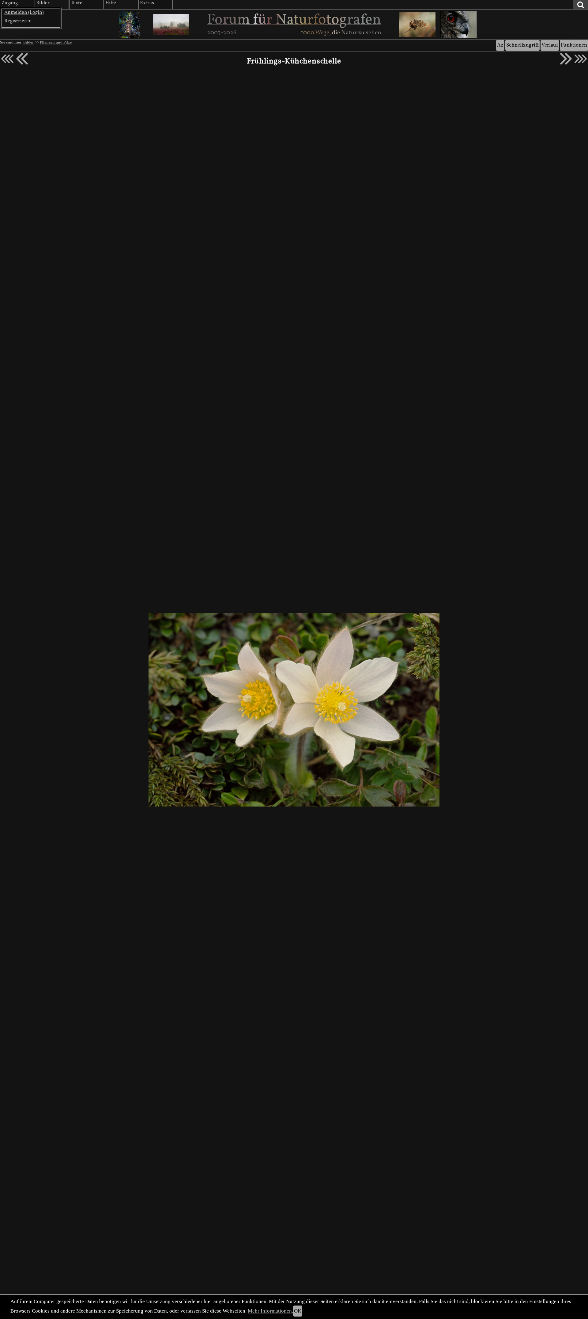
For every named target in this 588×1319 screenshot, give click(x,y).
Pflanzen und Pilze (56, 42)
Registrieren (18, 21)
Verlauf (549, 45)
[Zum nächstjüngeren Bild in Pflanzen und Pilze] (22, 58)
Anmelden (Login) (24, 12)
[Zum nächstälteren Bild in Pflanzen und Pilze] (566, 58)
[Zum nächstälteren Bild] (580, 58)
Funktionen (574, 45)
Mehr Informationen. (270, 1311)
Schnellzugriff (522, 45)
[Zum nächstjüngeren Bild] (7, 58)
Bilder (28, 42)
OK (297, 1311)
